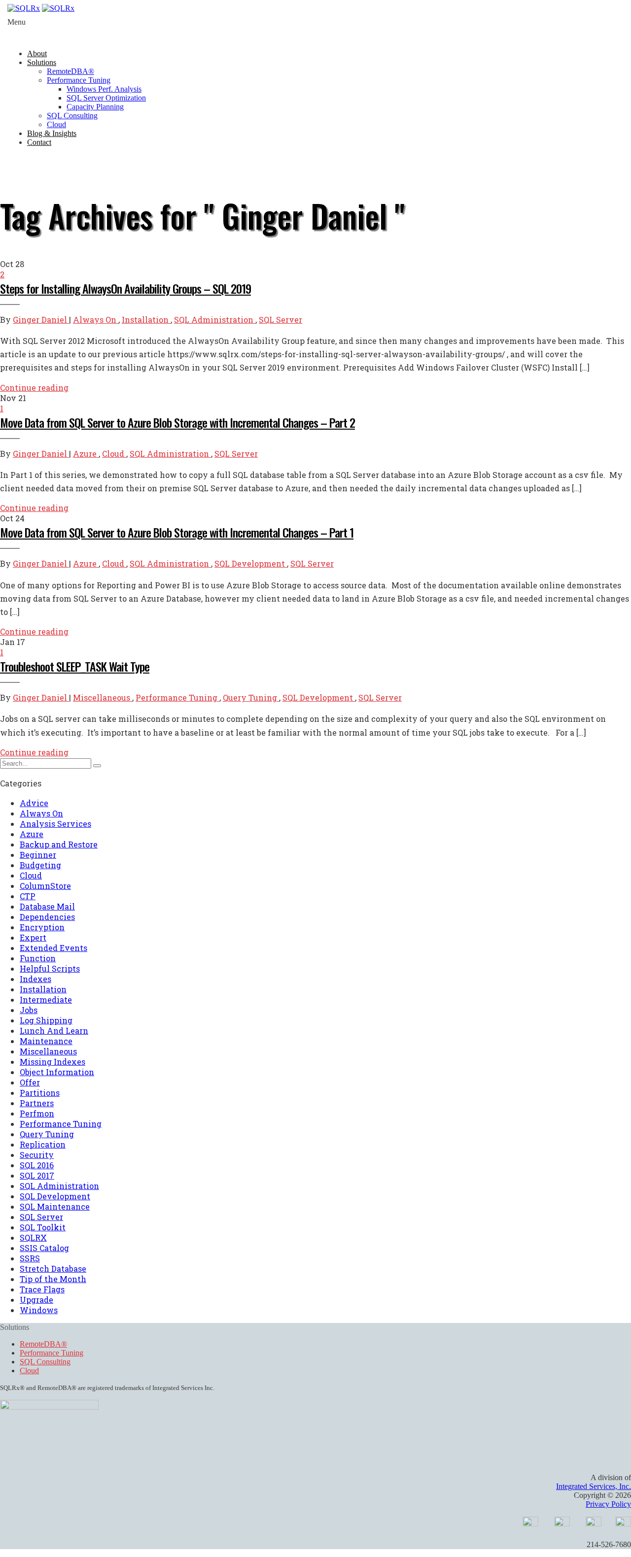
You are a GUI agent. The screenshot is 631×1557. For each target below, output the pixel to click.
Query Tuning (251, 697)
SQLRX (33, 1237)
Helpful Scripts (50, 968)
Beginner (38, 854)
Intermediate (46, 999)
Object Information (57, 1072)
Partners (37, 1103)
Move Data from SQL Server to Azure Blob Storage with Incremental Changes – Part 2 (177, 422)
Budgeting (40, 865)
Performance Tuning (78, 80)
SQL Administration (214, 319)
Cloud (56, 124)
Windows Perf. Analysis (104, 89)
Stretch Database (53, 1268)
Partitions (40, 1092)
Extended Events (53, 948)
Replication (43, 1144)
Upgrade (36, 1299)
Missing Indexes (52, 1061)
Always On (95, 319)
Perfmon (37, 1113)
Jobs (28, 1010)
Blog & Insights (51, 133)
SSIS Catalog (44, 1248)
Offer (30, 1082)
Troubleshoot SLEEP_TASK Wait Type (74, 666)
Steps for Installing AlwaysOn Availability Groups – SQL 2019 (125, 288)
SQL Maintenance (55, 1206)
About (37, 53)
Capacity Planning (95, 106)
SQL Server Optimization (106, 98)
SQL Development (250, 563)
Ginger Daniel (41, 319)
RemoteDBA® (70, 71)
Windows (39, 1310)
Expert (33, 937)
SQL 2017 (37, 1175)
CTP (27, 896)
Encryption (42, 927)
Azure (86, 453)
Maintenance (46, 1041)
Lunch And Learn (54, 1030)
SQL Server (280, 319)
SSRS (30, 1258)
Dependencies (47, 917)
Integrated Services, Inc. (593, 1486)
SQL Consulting (72, 115)
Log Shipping (46, 1020)
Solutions (41, 62)
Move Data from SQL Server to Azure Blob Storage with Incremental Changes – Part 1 (176, 532)
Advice (34, 803)
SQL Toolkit (43, 1227)
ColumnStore (45, 885)
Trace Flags (42, 1289)
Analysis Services (55, 823)
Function (38, 958)
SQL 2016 (37, 1165)
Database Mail (47, 906)
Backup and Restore (59, 844)
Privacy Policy (608, 1504)
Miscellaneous (102, 697)
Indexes (35, 979)
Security (37, 1155)
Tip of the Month (53, 1279)
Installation (146, 319)
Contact (39, 142)
